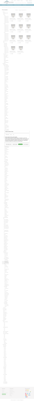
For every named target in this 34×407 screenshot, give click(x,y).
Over (13, 134)
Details (11, 134)
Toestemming (7, 134)
